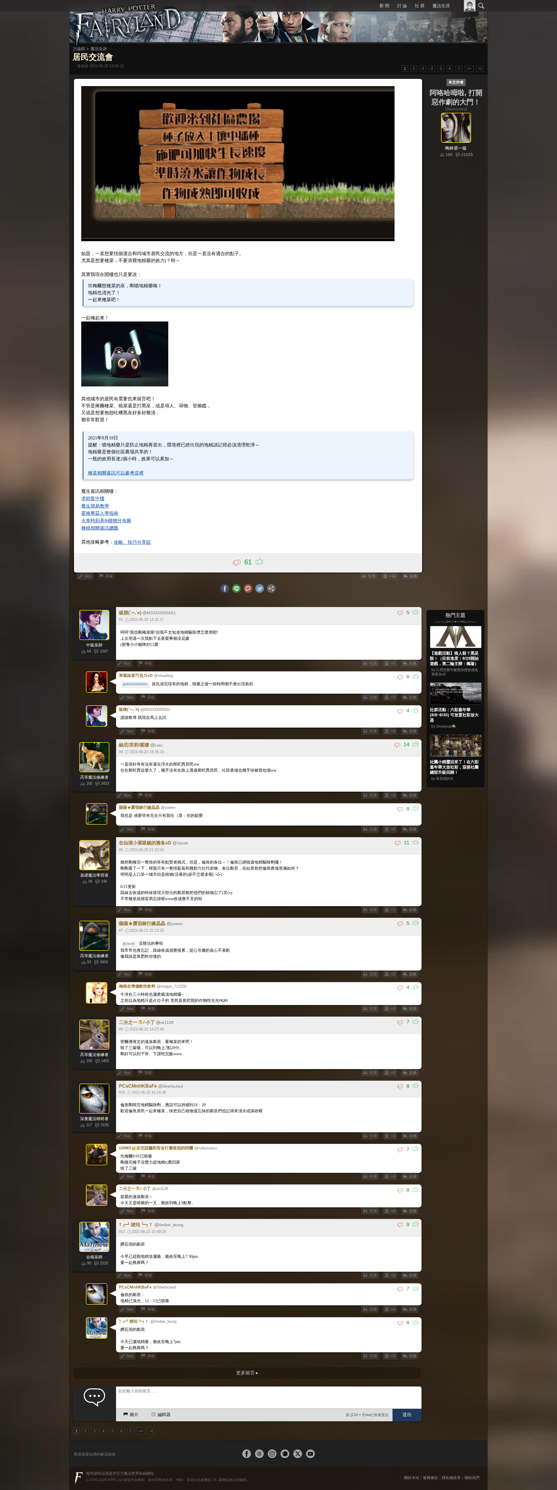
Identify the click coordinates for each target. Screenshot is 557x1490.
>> (469, 68)
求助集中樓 (92, 498)
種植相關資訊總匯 (99, 528)
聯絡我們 (472, 1478)
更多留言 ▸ (247, 1372)
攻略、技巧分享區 (132, 542)
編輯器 (164, 1414)
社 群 (420, 5)
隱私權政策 (451, 1478)
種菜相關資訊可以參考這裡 (116, 472)
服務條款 (430, 1478)
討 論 (402, 5)
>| (480, 68)
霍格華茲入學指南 (99, 513)
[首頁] (128, 22)
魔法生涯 (441, 5)
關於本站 (411, 1478)
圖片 (134, 1414)
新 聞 (384, 5)
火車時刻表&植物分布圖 (106, 520)
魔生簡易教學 (95, 506)
